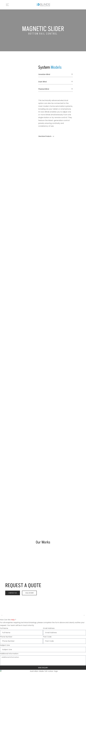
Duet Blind (42, 81)
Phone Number (6, 637)
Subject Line (5, 645)
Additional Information (9, 653)
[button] (55, 74)
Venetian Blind (44, 74)
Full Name (4, 628)
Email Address (49, 628)
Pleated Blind (43, 89)
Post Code (47, 637)
